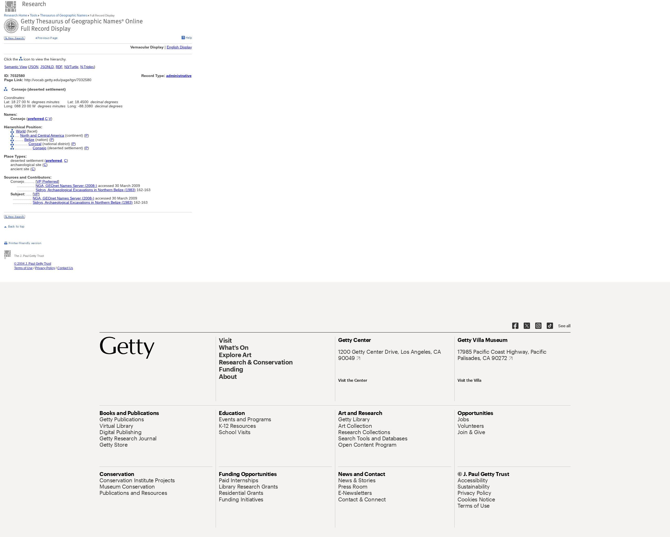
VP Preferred (47, 181)
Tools (33, 15)
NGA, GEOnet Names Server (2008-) (66, 186)
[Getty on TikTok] (550, 326)
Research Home (16, 15)
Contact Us (65, 268)
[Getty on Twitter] (527, 326)
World (21, 131)
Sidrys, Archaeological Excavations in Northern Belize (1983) (86, 190)
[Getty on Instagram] (538, 326)
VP (36, 194)
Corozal (35, 144)
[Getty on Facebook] (515, 326)
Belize (29, 139)
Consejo (39, 148)
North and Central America (42, 135)
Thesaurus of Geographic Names (63, 15)
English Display (179, 47)
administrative (179, 76)
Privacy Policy (45, 268)
